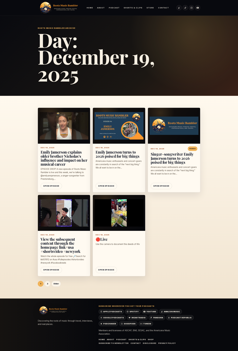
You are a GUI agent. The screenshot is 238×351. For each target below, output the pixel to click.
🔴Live (102, 239)
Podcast (114, 8)
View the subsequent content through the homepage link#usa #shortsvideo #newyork (60, 245)
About (101, 8)
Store (150, 8)
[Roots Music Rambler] (58, 8)
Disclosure (149, 343)
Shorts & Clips (133, 8)
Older (56, 284)
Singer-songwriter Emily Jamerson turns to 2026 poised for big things (172, 158)
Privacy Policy (167, 343)
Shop (151, 339)
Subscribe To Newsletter (114, 343)
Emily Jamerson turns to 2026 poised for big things (117, 154)
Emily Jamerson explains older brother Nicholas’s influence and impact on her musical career (64, 157)
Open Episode (51, 186)
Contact (163, 8)
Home (90, 8)
